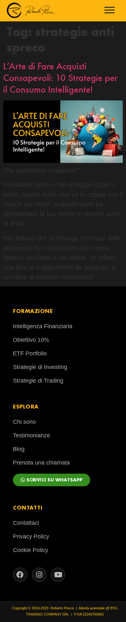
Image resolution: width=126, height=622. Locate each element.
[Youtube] (58, 575)
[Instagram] (39, 575)
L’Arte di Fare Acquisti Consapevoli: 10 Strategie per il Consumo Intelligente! (60, 78)
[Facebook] (20, 575)
